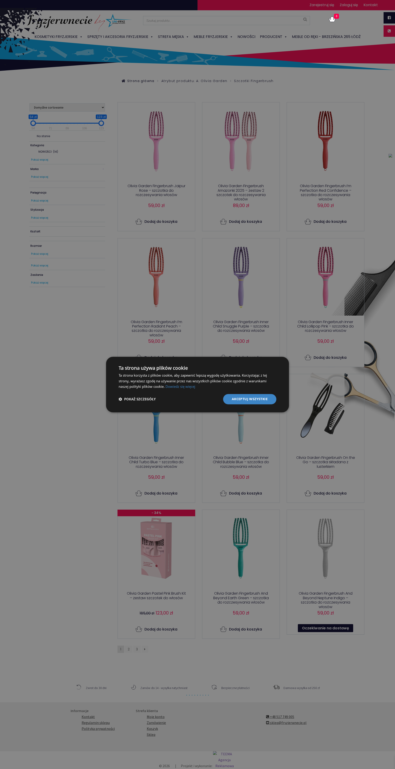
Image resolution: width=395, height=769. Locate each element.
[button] (137, 399)
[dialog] (197, 384)
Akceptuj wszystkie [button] (250, 399)
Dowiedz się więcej (180, 386)
